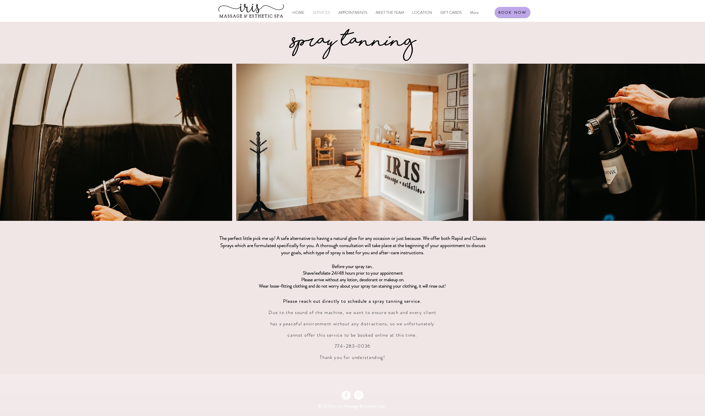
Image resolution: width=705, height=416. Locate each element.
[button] (116, 142)
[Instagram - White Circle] (358, 395)
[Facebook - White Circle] (346, 395)
